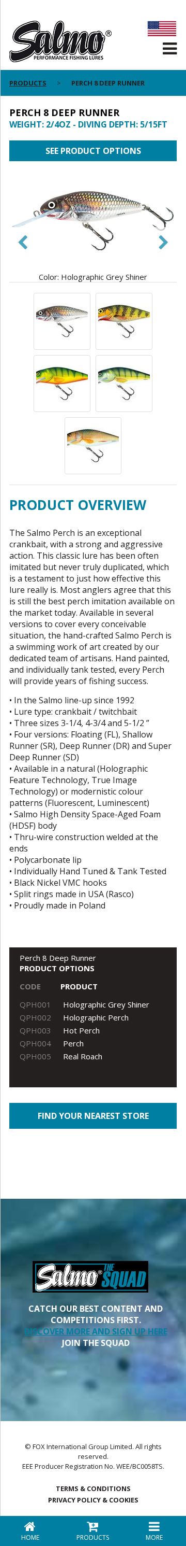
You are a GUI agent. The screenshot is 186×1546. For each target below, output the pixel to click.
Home (30, 1537)
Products (28, 83)
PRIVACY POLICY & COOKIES (93, 1500)
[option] (93, 227)
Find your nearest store (93, 1116)
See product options (93, 151)
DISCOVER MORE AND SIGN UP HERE (95, 1331)
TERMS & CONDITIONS (93, 1488)
